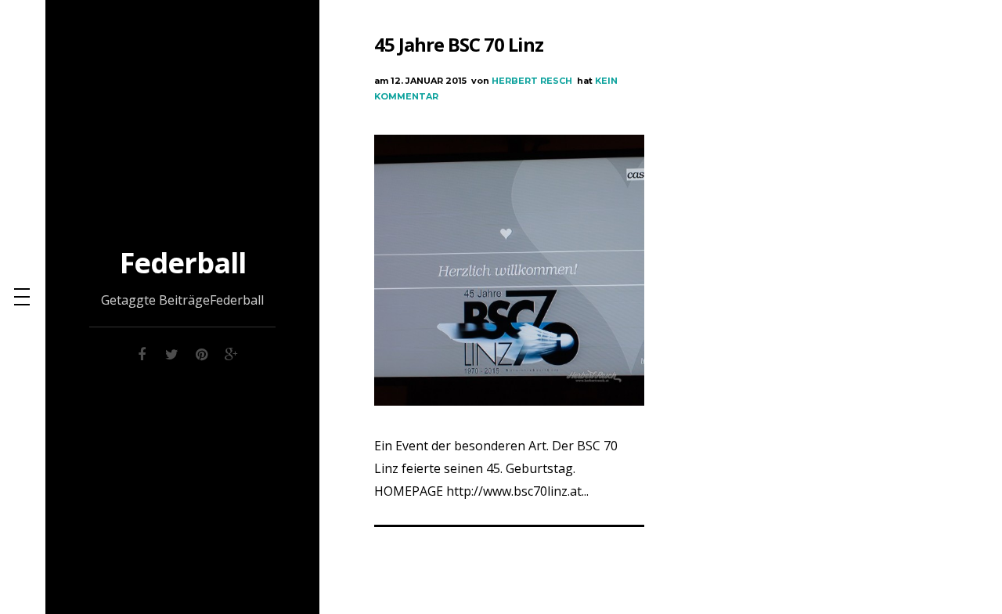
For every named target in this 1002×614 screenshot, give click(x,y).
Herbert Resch (532, 80)
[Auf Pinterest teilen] (201, 352)
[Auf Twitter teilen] (171, 352)
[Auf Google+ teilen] (231, 352)
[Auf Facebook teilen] (141, 352)
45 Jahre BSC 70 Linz (458, 44)
